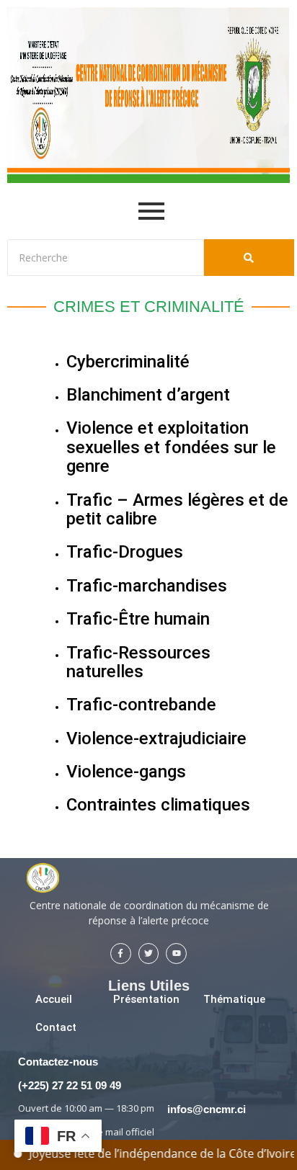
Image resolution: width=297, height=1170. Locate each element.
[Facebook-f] (120, 953)
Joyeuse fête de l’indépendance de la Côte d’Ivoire (157, 1153)
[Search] (249, 257)
